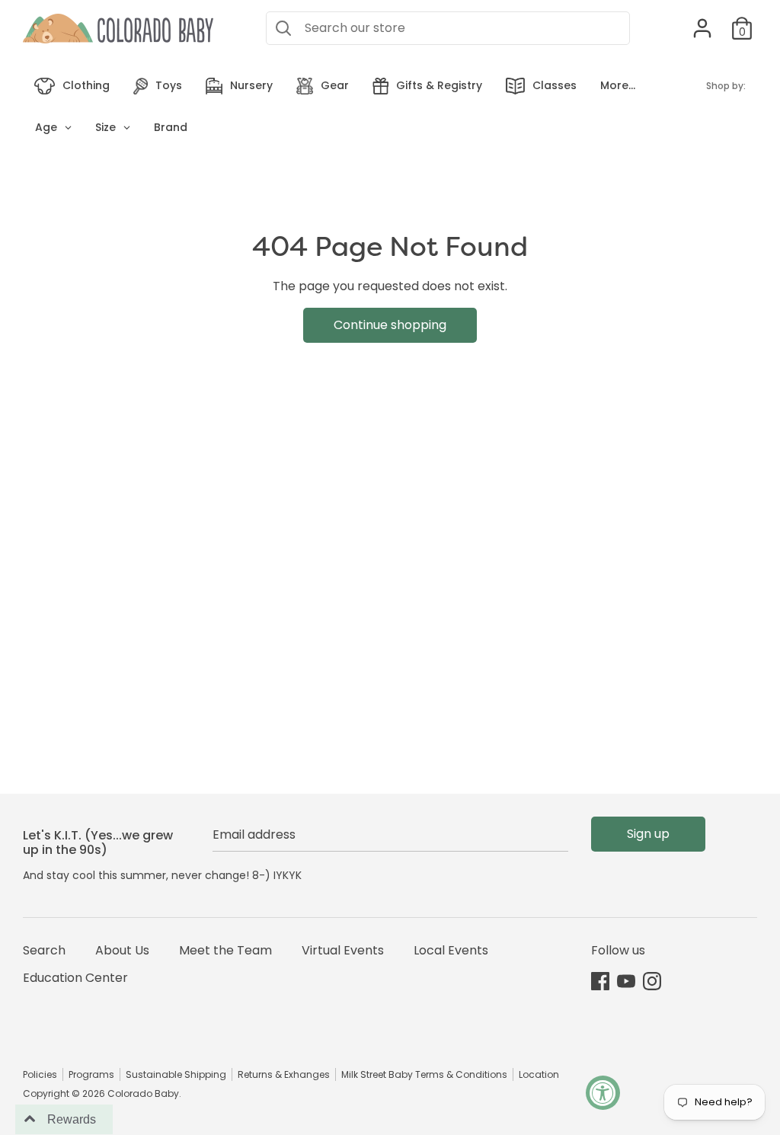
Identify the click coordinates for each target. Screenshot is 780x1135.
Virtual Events (343, 950)
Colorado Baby (143, 1093)
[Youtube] (626, 981)
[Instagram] (652, 981)
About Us (122, 950)
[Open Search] (283, 28)
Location (539, 1074)
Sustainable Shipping (176, 1074)
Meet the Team (225, 950)
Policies (40, 1074)
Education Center (75, 977)
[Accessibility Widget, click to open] (603, 1093)
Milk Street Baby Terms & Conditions (424, 1074)
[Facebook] (600, 981)
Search (44, 950)
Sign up (648, 833)
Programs (91, 1074)
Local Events (451, 950)
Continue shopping (390, 325)
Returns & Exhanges (284, 1074)
